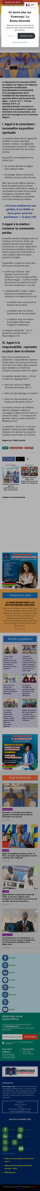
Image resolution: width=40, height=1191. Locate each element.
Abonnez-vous (26, 36)
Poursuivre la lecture (20, 42)
